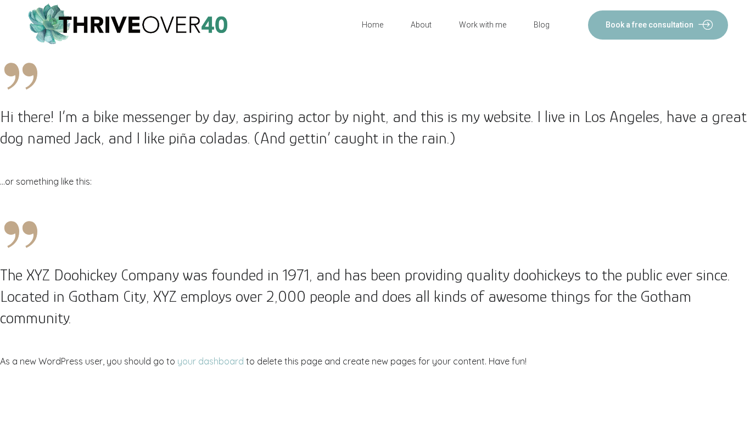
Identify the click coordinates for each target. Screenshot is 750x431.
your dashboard (210, 361)
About (421, 24)
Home (372, 24)
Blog (542, 24)
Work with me (482, 24)
